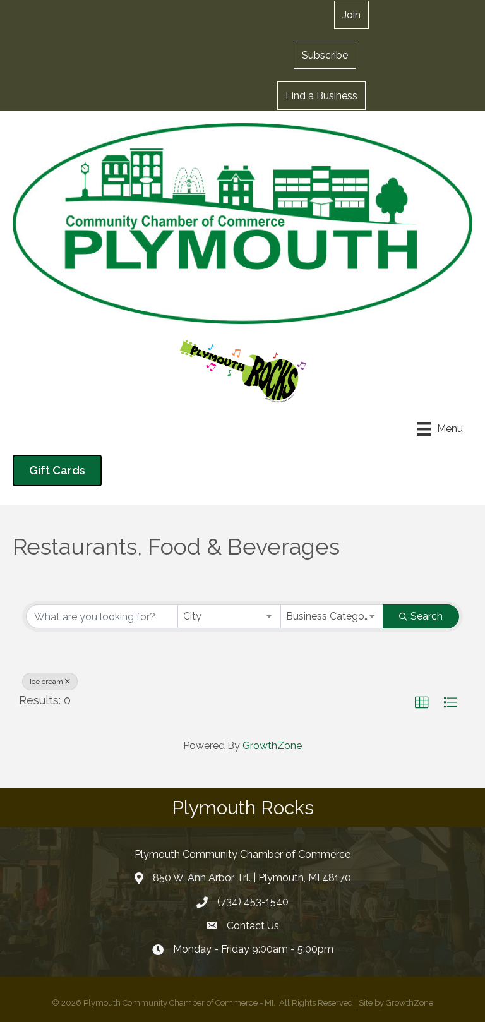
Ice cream (46, 681)
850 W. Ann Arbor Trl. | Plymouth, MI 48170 (252, 878)
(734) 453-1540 (253, 902)
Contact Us (253, 926)
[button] (325, 55)
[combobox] (228, 616)
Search (426, 616)
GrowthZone (272, 746)
